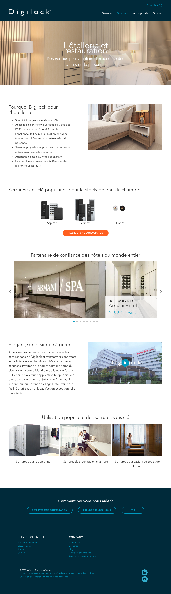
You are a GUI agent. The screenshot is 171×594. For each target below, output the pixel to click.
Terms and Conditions (56, 573)
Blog (71, 549)
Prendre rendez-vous (97, 510)
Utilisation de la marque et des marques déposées (44, 576)
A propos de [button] (140, 13)
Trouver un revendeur (28, 542)
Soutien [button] (157, 13)
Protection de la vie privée (32, 573)
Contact (21, 552)
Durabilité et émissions (80, 552)
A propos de (75, 542)
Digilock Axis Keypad (122, 312)
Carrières (73, 546)
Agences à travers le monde (82, 556)
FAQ (133, 510)
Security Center (25, 546)
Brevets (72, 573)
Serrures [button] (107, 13)
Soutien (21, 549)
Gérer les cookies (85, 573)
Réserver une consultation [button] (85, 233)
